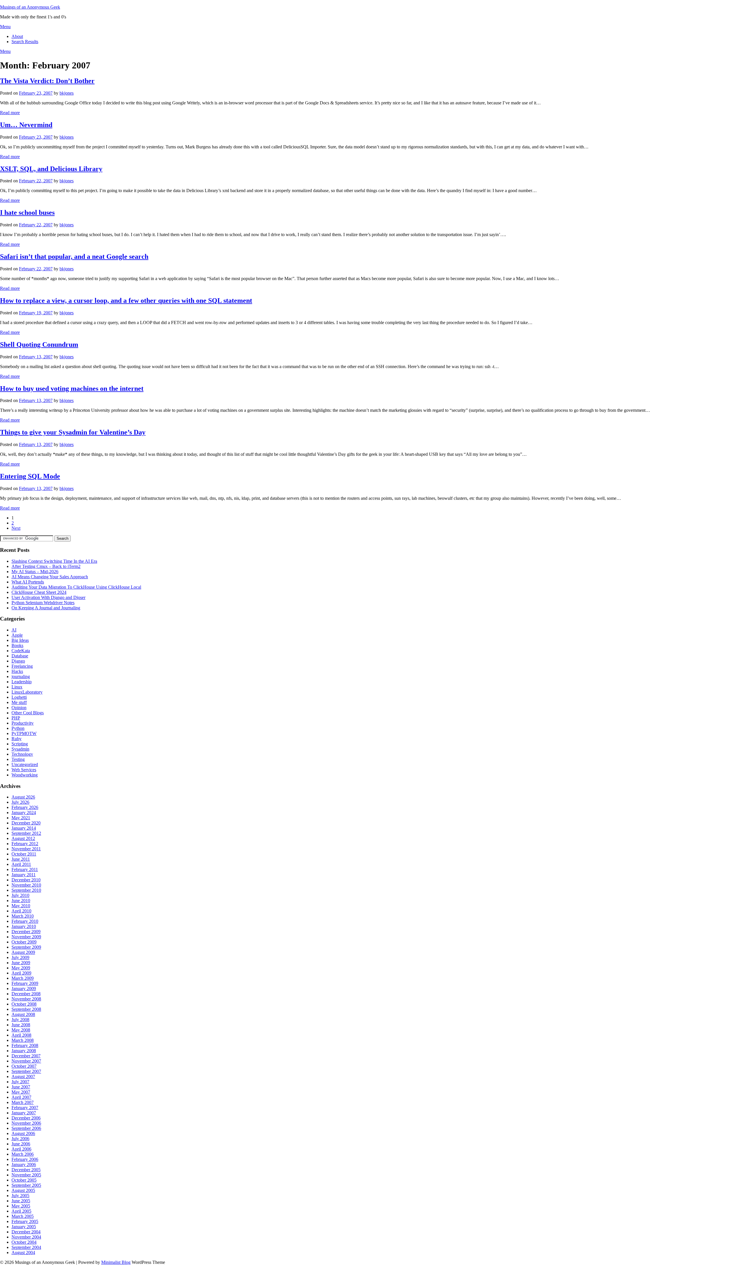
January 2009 (24, 988)
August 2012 (23, 838)
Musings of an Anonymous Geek (30, 7)
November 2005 (26, 1174)
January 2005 (24, 1226)
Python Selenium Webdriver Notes (43, 602)
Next (16, 528)
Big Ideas (20, 640)
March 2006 (23, 1154)
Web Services (24, 769)
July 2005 (20, 1195)
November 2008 (26, 998)
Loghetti (19, 697)
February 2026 (25, 807)
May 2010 (21, 905)
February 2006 (25, 1159)
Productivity (23, 723)
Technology (22, 754)
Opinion (19, 707)
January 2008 (24, 1050)
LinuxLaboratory (27, 692)
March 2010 (23, 916)
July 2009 (20, 957)
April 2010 (21, 910)
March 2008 (23, 1040)
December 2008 (26, 993)
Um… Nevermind (26, 125)
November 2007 (26, 1061)
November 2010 (26, 885)
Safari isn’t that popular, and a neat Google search (74, 256)
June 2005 (21, 1200)
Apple (17, 635)
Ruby (17, 738)
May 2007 (21, 1092)
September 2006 (26, 1128)
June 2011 (21, 859)
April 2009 (21, 973)
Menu (5, 26)
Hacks (17, 671)
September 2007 (26, 1071)
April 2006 (21, 1149)
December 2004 (26, 1231)
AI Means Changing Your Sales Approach (50, 576)
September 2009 (26, 947)
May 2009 (21, 967)
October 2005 (24, 1180)
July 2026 (20, 802)
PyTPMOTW (24, 733)
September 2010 (26, 890)
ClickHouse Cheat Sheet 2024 (39, 592)
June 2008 (21, 1024)
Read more (10, 112)
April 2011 (21, 864)
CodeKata (21, 650)
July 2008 (20, 1019)
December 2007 (26, 1055)
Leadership (22, 681)
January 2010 (24, 926)
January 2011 (24, 874)
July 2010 (20, 895)
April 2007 (21, 1097)
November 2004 (26, 1237)
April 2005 (21, 1211)
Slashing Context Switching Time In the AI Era (54, 561)
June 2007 (21, 1086)
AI (14, 629)
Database (20, 655)
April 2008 (21, 1035)
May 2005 (21, 1205)
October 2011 (24, 853)
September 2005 (26, 1185)
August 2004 (23, 1252)
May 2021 (21, 817)
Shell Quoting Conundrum (39, 344)
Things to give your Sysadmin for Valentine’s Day (72, 432)
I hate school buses (27, 212)
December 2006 (26, 1117)
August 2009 (23, 952)
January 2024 (24, 812)
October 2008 (24, 1004)
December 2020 (26, 822)
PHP (16, 717)
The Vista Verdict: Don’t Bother (47, 81)
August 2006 (23, 1133)
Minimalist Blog (116, 1262)
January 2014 (24, 828)
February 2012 (25, 843)
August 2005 (23, 1190)
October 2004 (24, 1242)
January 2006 (24, 1164)
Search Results (25, 41)
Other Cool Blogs (28, 712)
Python (18, 728)
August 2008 (23, 1014)
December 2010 (26, 879)
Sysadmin (20, 749)
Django (18, 661)
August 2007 (23, 1076)
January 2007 (24, 1112)
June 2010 (21, 900)
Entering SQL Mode (30, 476)
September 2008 (26, 1009)
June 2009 (21, 962)
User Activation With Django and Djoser (48, 597)
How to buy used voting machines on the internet (71, 388)
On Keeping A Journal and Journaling (46, 607)
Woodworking (25, 774)
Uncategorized (25, 764)
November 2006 (26, 1123)
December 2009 (26, 931)
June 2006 (21, 1143)
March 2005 (23, 1216)
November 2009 (26, 936)
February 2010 (25, 921)
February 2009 (25, 983)
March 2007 (23, 1102)
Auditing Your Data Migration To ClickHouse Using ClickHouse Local (76, 587)
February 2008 (25, 1045)
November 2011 (26, 848)
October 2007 (24, 1066)
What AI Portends (28, 581)
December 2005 (26, 1169)
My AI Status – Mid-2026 (35, 571)
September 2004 (26, 1247)
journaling (21, 676)
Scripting (20, 743)
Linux (17, 686)
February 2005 (25, 1221)
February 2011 (25, 869)
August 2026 (23, 797)
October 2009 (24, 941)
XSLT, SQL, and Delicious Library (51, 169)
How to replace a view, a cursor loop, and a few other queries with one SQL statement (126, 300)
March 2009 (23, 978)
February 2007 (25, 1107)
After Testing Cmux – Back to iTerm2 (46, 566)
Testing (18, 759)
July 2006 (20, 1138)
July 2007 (20, 1081)
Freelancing (22, 666)
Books (17, 645)
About (17, 36)
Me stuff (19, 702)
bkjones (67, 93)
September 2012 (26, 833)
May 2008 (21, 1029)
